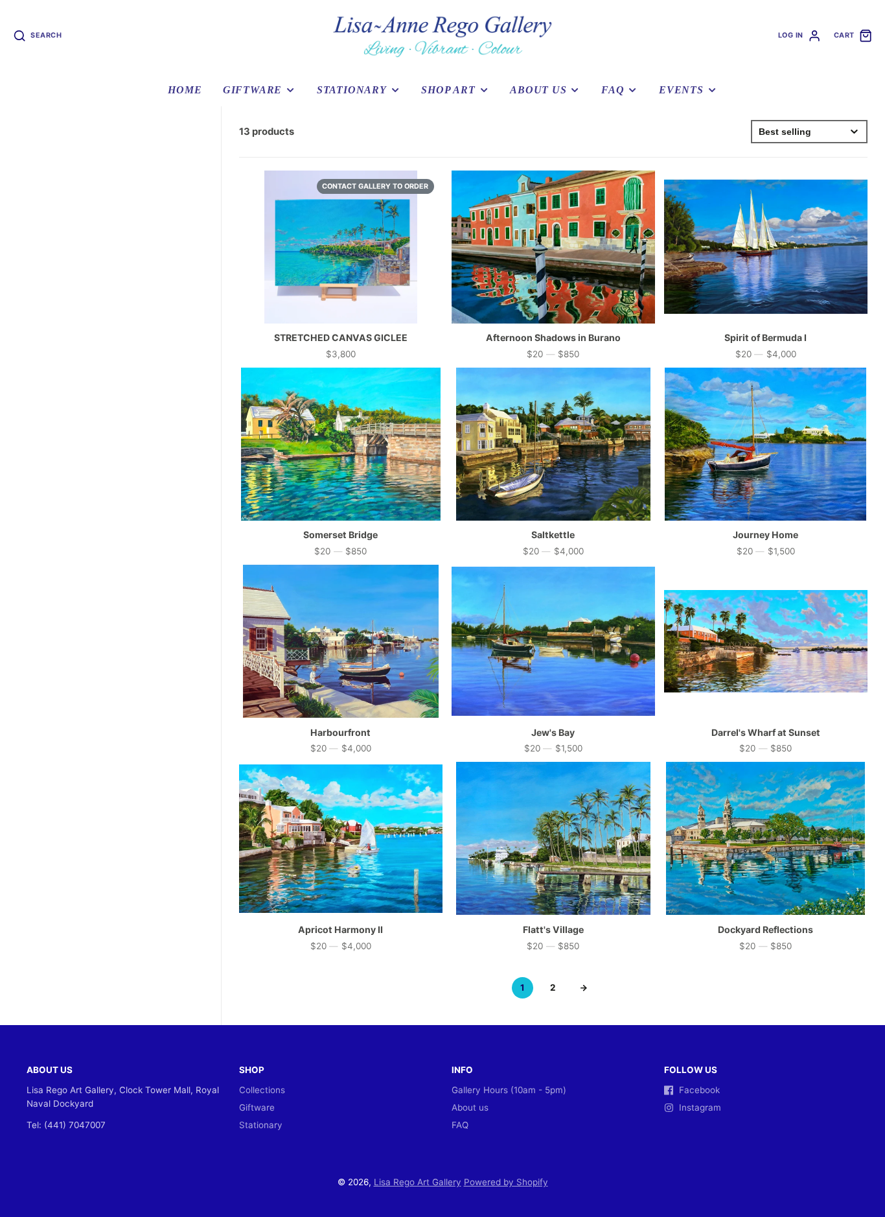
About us (538, 90)
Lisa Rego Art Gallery (417, 1182)
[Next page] (584, 988)
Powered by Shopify (506, 1182)
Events (681, 90)
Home (184, 90)
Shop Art (448, 90)
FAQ (612, 90)
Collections (262, 1090)
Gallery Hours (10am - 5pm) (509, 1090)
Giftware (252, 90)
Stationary (352, 90)
